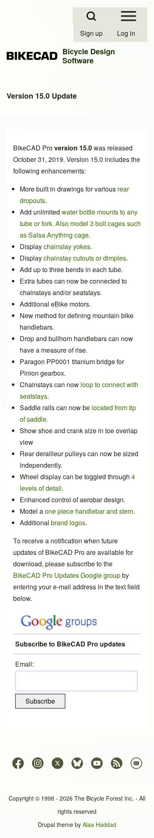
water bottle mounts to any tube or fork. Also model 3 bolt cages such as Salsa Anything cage (80, 223)
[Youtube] (97, 763)
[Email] (136, 763)
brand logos (68, 522)
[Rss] (116, 763)
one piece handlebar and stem (89, 511)
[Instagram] (38, 763)
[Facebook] (18, 763)
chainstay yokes (67, 246)
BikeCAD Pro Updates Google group (66, 575)
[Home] (32, 56)
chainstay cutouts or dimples (85, 258)
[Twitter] (57, 763)
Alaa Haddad (99, 824)
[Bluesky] (77, 763)
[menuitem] (92, 33)
